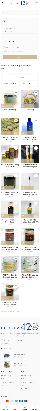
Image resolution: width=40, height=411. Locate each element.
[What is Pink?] (7, 364)
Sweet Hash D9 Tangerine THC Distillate (30, 248)
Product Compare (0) (20, 77)
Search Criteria (10, 29)
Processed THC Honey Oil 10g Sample (10, 221)
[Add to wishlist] (16, 93)
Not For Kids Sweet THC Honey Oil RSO (10, 193)
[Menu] (2, 3)
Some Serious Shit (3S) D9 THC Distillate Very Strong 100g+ (10, 249)
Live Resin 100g (10, 110)
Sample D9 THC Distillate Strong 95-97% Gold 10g (30, 222)
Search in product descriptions (14, 51)
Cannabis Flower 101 (20, 354)
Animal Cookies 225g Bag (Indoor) (10, 138)
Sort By (6, 83)
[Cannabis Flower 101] (7, 355)
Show (24, 83)
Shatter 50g (30, 110)
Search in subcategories (12, 47)
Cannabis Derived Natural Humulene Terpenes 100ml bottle (30, 139)
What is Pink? (18, 363)
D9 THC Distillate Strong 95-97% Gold (10, 166)
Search (9, 13)
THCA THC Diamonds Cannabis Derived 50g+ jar (30, 277)
